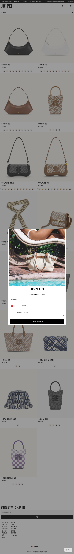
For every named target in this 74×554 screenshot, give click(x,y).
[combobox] (14, 306)
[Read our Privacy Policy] (62, 315)
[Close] (63, 231)
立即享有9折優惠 (36, 321)
